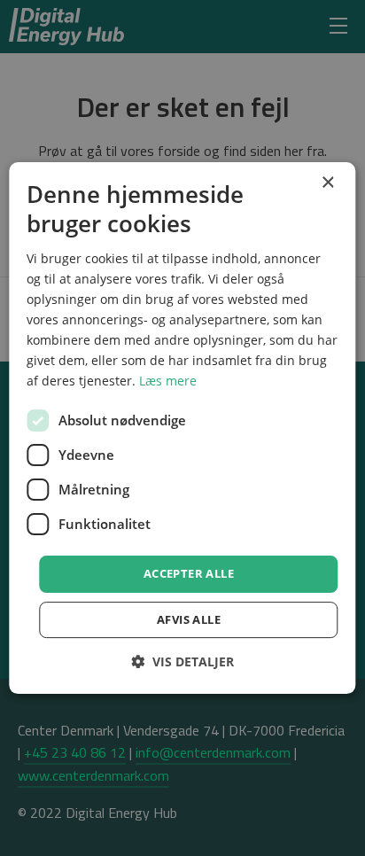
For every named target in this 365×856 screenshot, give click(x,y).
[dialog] (182, 428)
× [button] (327, 183)
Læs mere (168, 380)
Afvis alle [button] (189, 619)
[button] (182, 661)
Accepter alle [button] (189, 573)
